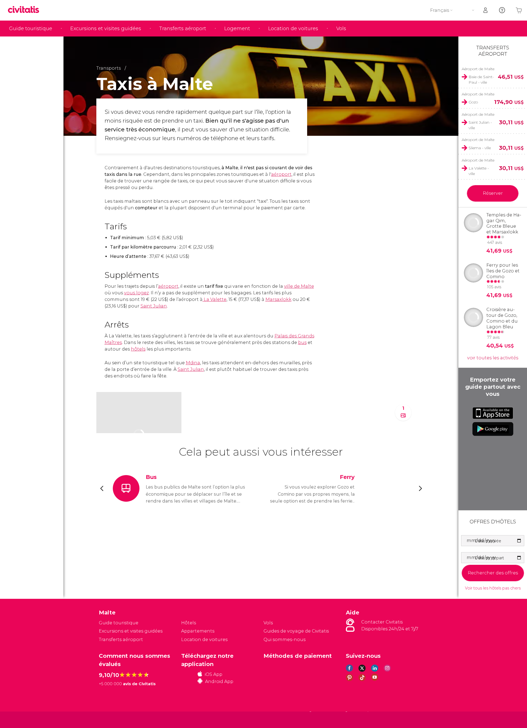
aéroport (281, 174)
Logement (237, 29)
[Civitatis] (113, 719)
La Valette (214, 299)
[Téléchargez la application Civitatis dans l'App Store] (492, 413)
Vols (341, 29)
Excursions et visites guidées (105, 29)
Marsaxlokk (278, 299)
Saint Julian (154, 306)
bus (302, 342)
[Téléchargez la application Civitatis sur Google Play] (492, 429)
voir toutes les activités (492, 357)
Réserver (493, 193)
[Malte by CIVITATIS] (25, 10)
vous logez (136, 292)
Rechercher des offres (493, 572)
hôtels (138, 349)
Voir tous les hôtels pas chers (493, 588)
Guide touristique (30, 29)
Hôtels (188, 622)
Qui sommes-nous (284, 639)
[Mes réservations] (486, 10)
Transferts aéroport (182, 29)
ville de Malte (299, 286)
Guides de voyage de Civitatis (296, 631)
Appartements (197, 631)
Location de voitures (293, 29)
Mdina (193, 362)
